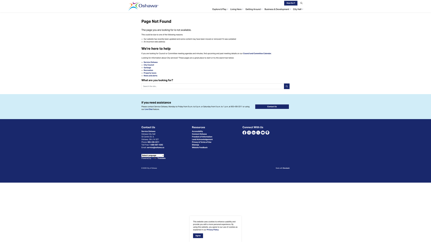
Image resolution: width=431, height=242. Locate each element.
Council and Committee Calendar (257, 53)
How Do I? (291, 3)
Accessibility (197, 131)
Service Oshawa (151, 62)
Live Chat (149, 109)
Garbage (147, 67)
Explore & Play (219, 9)
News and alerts (150, 76)
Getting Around (253, 9)
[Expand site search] (301, 3)
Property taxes (150, 73)
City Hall (297, 9)
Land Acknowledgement (202, 139)
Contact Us (272, 106)
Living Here (236, 9)
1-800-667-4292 (156, 145)
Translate (161, 158)
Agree (198, 235)
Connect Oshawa (199, 134)
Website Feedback (200, 147)
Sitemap (195, 145)
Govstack (286, 168)
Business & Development (277, 9)
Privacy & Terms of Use (201, 142)
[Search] (287, 86)
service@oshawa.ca (155, 147)
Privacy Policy (213, 230)
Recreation (148, 70)
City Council (149, 65)
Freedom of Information (202, 137)
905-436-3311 (153, 142)
